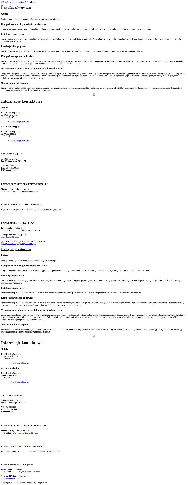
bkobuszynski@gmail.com (50, 210)
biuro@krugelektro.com (16, 7)
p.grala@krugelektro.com (29, 230)
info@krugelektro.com (10, 237)
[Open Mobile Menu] (2, 5)
